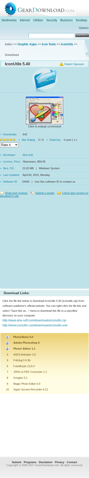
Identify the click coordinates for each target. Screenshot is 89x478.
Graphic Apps (27, 44)
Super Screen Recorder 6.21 (30, 389)
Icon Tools (49, 44)
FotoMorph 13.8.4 (24, 366)
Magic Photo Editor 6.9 (26, 383)
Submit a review (44, 192)
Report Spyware (74, 64)
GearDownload (49, 8)
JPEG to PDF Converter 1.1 (30, 371)
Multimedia (9, 20)
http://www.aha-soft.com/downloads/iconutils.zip (34, 320)
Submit (16, 462)
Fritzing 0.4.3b (21, 360)
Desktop (81, 20)
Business (66, 20)
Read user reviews (16, 192)
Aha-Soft (27, 154)
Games (84, 28)
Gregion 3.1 (20, 377)
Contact (72, 462)
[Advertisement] (44, 242)
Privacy (59, 462)
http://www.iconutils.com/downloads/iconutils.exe (34, 325)
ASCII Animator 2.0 (24, 354)
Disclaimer (45, 462)
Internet (25, 20)
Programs (30, 462)
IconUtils (67, 44)
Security (51, 20)
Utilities (38, 20)
